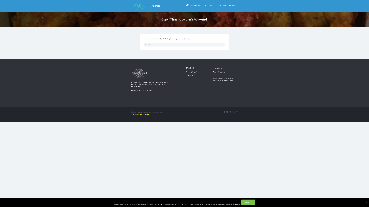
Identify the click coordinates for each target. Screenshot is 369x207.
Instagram (230, 112)
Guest (210, 6)
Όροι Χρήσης (190, 75)
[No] (367, 203)
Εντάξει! (248, 202)
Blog (204, 6)
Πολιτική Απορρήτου (192, 72)
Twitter (227, 112)
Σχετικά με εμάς (219, 72)
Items (186, 6)
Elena (146, 114)
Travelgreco (154, 6)
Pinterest (234, 112)
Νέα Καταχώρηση (229, 6)
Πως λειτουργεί (195, 6)
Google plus (237, 112)
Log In (219, 6)
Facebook (224, 112)
